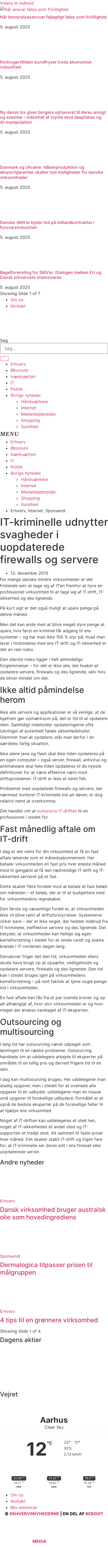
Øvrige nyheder (25, 395)
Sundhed (29, 426)
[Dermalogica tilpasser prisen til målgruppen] (13, 1249)
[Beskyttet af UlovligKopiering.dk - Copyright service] (63, 1541)
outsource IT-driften (57, 810)
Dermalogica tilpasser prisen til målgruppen (46, 1268)
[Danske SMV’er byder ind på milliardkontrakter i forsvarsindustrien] (13, 214)
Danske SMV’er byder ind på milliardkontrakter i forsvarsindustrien (47, 225)
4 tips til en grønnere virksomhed (49, 1320)
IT (12, 382)
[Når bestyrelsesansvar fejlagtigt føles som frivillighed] (34, 9)
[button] (54, 434)
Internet (28, 407)
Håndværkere (34, 401)
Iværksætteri (23, 376)
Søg (4, 340)
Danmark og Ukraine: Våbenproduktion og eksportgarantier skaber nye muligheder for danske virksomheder (51, 172)
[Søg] (4, 358)
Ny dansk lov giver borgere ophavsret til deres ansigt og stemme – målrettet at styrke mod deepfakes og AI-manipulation (53, 117)
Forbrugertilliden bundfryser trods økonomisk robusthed (46, 64)
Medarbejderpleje (38, 414)
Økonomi (19, 370)
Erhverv (18, 364)
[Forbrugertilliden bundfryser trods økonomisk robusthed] (13, 54)
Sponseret (10, 1256)
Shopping (30, 420)
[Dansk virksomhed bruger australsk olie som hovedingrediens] (13, 1194)
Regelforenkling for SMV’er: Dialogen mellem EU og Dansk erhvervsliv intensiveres (50, 275)
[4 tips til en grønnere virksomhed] (13, 1305)
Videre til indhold (17, 3)
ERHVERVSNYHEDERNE (34, 1513)
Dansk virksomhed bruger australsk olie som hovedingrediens (53, 1213)
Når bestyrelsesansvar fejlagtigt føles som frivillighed (53, 17)
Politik (16, 389)
